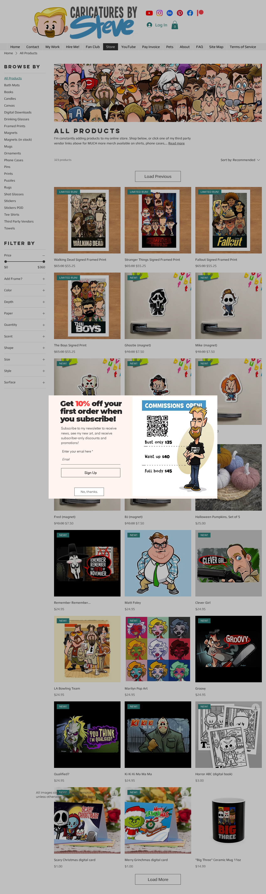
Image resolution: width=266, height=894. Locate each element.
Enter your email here (76, 451)
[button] (89, 492)
